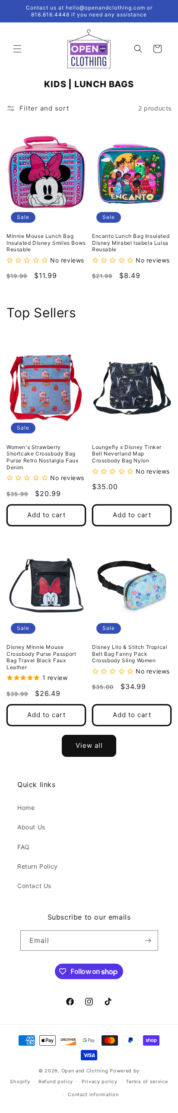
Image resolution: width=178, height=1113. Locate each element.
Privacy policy (100, 1081)
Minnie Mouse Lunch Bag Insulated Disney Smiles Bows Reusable (46, 243)
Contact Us (34, 885)
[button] (17, 48)
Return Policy (37, 866)
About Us (31, 827)
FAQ (23, 847)
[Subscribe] (148, 940)
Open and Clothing (84, 1071)
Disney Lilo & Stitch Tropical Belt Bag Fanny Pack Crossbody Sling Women (129, 654)
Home (26, 807)
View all (89, 745)
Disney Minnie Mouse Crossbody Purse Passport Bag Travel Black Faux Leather (41, 657)
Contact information (93, 1094)
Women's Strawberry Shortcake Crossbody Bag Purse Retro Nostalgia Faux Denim (42, 457)
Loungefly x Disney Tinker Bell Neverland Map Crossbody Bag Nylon (127, 454)
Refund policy (55, 1081)
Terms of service (147, 1081)
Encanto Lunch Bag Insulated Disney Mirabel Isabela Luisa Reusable (130, 243)
